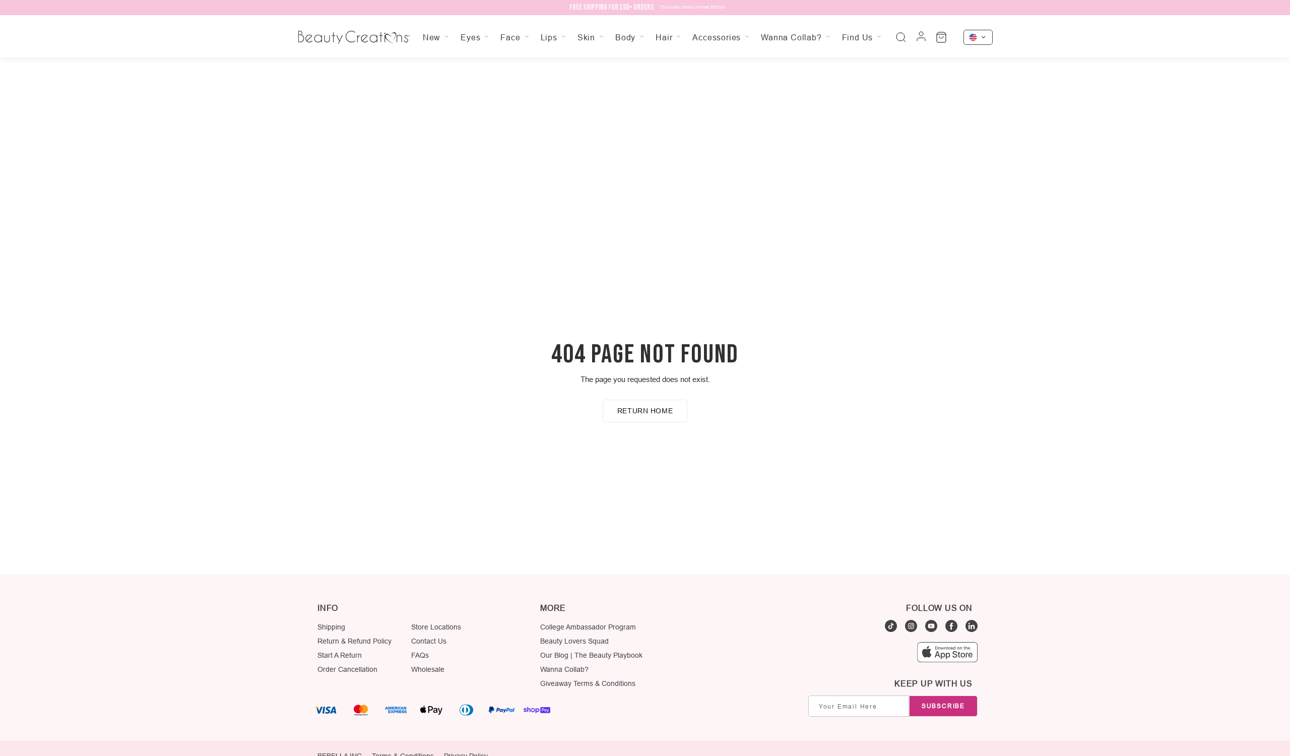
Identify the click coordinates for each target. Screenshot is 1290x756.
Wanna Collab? (564, 669)
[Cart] (941, 37)
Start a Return (339, 655)
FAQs (420, 655)
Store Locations (436, 627)
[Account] (921, 37)
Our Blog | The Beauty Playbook (591, 655)
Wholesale (427, 669)
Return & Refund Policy (354, 641)
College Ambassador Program (588, 627)
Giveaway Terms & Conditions (587, 683)
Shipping (331, 627)
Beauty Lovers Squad (574, 641)
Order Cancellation (347, 669)
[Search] (901, 37)
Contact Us (428, 641)
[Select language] (978, 37)
